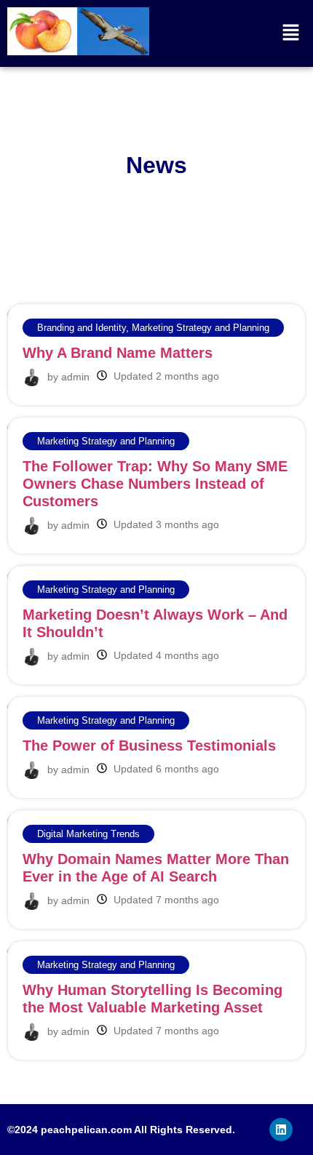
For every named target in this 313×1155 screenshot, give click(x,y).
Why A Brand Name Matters (118, 353)
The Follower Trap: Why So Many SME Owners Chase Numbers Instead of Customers (155, 483)
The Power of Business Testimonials (149, 746)
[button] (291, 33)
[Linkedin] (281, 1129)
